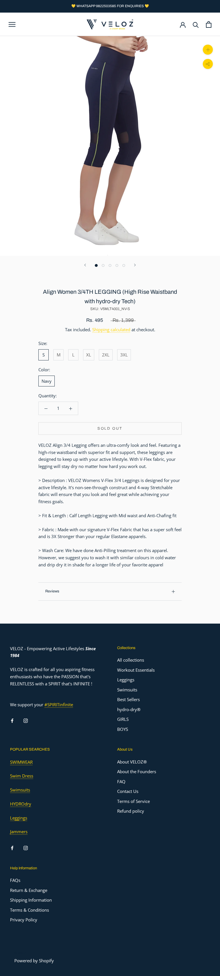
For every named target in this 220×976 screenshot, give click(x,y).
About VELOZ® (132, 762)
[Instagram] (25, 720)
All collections (130, 660)
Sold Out (110, 428)
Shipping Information (31, 900)
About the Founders (136, 771)
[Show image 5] (123, 265)
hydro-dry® (128, 709)
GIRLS (123, 719)
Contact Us (127, 791)
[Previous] (85, 265)
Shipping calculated (111, 329)
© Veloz (20, 953)
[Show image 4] (116, 265)
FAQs (15, 880)
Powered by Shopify (34, 960)
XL (88, 355)
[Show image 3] (110, 265)
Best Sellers (128, 699)
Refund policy (130, 811)
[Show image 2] (103, 265)
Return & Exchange (28, 890)
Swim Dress (21, 776)
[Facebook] (12, 720)
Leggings (125, 680)
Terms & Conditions (29, 910)
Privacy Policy (23, 920)
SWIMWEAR (21, 762)
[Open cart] (208, 24)
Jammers (19, 831)
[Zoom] (208, 50)
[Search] (196, 24)
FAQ (121, 781)
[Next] (135, 265)
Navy (47, 381)
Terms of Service (133, 801)
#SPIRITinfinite (58, 704)
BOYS (122, 729)
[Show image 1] (96, 265)
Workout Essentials (136, 670)
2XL (105, 355)
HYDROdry (20, 804)
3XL (124, 355)
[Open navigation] (12, 24)
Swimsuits (127, 690)
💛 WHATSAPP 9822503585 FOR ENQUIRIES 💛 (110, 6)
